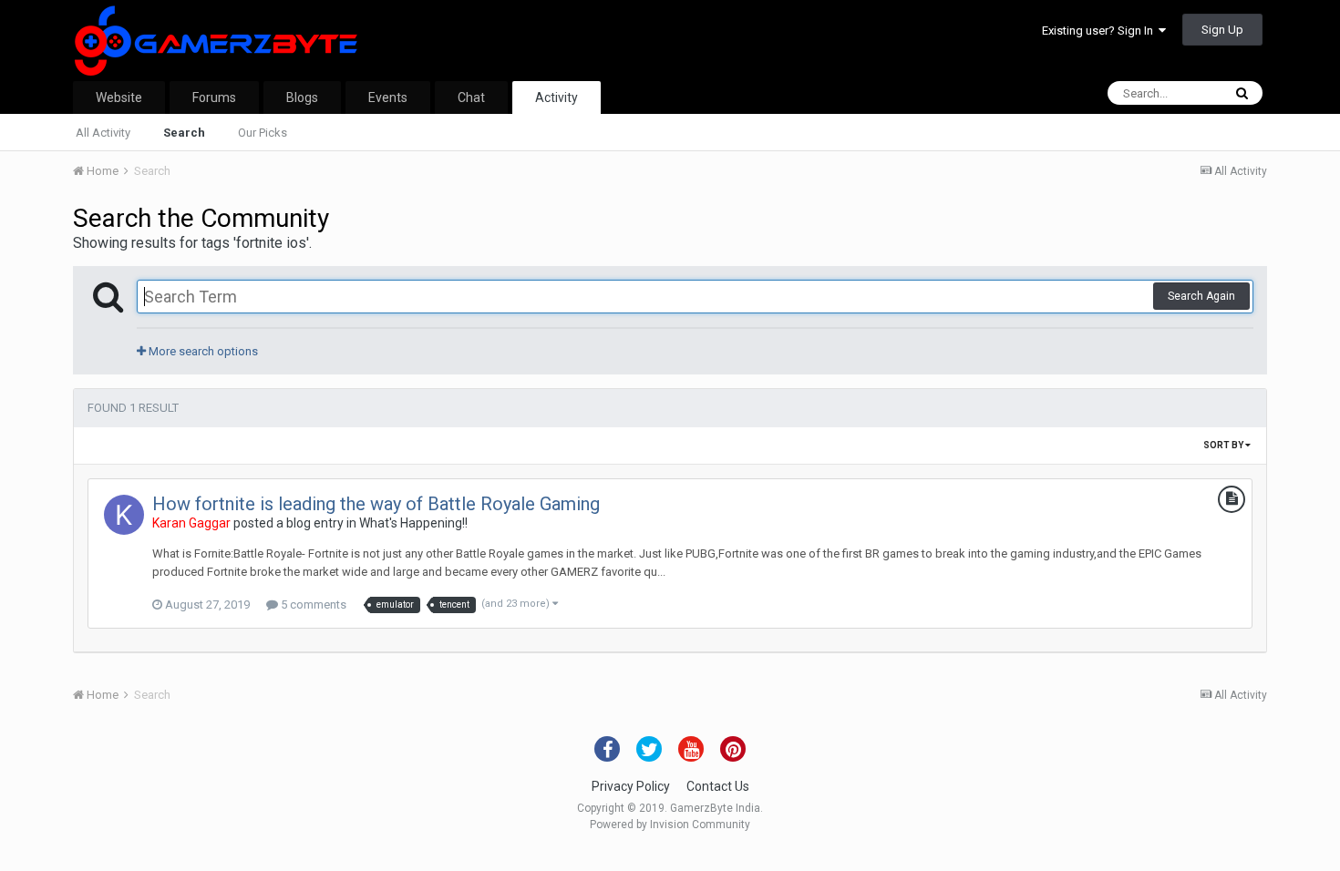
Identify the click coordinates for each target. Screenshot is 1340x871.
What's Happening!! (413, 523)
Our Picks (262, 132)
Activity (556, 97)
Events (387, 97)
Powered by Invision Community (670, 824)
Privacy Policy (631, 786)
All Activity (103, 132)
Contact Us (717, 786)
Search (184, 132)
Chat (471, 97)
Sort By (1224, 445)
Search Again (1201, 296)
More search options (202, 351)
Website (119, 97)
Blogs (302, 97)
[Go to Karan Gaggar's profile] (124, 515)
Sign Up (1222, 29)
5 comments (312, 604)
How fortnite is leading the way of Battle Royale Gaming (376, 504)
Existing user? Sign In (1100, 30)
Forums (214, 97)
